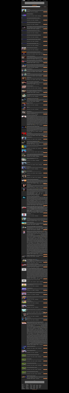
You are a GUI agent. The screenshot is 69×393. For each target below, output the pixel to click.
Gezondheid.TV (36, 220)
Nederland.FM (28, 0)
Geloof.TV (33, 220)
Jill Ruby (22, 386)
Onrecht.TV (33, 109)
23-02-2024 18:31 (28, 160)
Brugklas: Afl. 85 (28, 175)
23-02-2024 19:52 (28, 109)
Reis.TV (36, 148)
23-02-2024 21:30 (28, 62)
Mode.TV (34, 388)
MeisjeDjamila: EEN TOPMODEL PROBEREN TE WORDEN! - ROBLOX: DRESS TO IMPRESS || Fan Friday (36, 206)
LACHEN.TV (34, 5)
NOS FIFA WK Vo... (27, 388)
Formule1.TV (34, 62)
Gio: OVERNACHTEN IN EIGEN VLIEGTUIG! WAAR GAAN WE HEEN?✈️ (33, 179)
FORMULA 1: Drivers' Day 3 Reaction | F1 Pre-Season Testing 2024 (33, 81)
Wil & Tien (22, 387)
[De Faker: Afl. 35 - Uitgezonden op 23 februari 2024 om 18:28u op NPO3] (24, 164)
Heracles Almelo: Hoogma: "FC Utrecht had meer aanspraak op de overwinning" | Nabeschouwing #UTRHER (37, 26)
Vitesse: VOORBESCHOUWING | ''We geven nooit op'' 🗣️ (32, 259)
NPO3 (31, 96)
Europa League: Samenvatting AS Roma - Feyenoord (32, 367)
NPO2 (31, 67)
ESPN (31, 24)
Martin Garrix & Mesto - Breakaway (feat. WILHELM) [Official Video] (33, 196)
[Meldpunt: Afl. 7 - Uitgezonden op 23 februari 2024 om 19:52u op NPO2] (24, 109)
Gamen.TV (34, 224)
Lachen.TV (33, 96)
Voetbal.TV (33, 24)
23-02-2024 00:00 (28, 378)
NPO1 (31, 71)
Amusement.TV (33, 71)
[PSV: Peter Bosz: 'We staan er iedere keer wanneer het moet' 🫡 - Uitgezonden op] (24, 143)
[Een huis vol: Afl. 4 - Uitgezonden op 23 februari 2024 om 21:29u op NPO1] (24, 75)
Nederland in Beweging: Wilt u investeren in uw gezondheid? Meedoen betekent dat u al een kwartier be (37, 292)
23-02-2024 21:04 (28, 79)
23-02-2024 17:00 (28, 212)
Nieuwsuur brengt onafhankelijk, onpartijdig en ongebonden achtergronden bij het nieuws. (35, 64)
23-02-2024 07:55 (28, 316)
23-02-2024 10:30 (28, 290)
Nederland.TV (33, 0)
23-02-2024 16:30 (28, 224)
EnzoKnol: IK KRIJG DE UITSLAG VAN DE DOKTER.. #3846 (32, 115)
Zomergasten (27, 387)
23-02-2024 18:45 (28, 156)
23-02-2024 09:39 (28, 299)
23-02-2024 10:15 (28, 294)
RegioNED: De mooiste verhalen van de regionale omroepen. (32, 158)
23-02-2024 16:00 (28, 229)
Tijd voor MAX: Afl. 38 (29, 184)
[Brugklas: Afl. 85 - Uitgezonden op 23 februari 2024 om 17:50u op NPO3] (24, 177)
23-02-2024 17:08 (28, 187)
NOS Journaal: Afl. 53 (29, 213)
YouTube (31, 62)
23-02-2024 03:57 (28, 348)
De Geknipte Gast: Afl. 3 (29, 77)
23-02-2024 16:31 (28, 220)
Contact (40, 0)
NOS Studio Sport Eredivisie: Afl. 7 (30, 13)
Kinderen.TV (33, 316)
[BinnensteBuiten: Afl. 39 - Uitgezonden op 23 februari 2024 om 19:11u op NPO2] (24, 113)
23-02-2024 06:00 (28, 344)
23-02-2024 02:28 (28, 352)
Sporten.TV (34, 262)
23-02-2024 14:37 (28, 262)
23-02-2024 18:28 (28, 164)
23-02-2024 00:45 (28, 365)
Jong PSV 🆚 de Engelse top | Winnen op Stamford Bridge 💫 (33, 98)
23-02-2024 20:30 (28, 92)
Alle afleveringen (36, 24)
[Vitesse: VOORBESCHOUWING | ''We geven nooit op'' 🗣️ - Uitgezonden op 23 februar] (24, 261)
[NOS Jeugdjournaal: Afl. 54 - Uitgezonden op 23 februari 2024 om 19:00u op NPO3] (24, 139)
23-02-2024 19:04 (28, 135)
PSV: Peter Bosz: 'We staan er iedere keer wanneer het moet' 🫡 (33, 141)
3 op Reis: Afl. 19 (28, 9)
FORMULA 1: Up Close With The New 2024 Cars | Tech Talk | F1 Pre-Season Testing (34, 60)
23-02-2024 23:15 (28, 24)
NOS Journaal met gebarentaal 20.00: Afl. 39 (31, 350)
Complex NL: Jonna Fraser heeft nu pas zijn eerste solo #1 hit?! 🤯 (33, 279)
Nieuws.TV (33, 67)
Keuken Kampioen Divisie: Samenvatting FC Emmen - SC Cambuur (33, 30)
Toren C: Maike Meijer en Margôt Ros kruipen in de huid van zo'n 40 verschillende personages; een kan (36, 94)
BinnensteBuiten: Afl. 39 (29, 111)
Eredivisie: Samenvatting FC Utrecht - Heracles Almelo (32, 47)
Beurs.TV (34, 131)
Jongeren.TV (33, 139)
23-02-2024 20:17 (28, 96)
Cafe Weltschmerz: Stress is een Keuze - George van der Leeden (33, 126)
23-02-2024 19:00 (28, 139)
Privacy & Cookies (44, 0)
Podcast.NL (37, 0)
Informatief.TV (33, 79)
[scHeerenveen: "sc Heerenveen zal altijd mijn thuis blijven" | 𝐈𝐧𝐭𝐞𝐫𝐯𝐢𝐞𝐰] (24, 257)
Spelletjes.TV (33, 290)
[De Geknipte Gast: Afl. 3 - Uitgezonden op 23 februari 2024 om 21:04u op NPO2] (24, 79)
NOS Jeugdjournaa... (23, 388)
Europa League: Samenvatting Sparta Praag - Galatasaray (32, 371)
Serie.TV (36, 177)
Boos (22, 385)
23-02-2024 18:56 (28, 148)
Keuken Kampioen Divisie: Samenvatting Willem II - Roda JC (32, 43)
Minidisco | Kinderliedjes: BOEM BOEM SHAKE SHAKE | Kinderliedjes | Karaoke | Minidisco (35, 268)
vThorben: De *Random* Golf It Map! (30, 222)
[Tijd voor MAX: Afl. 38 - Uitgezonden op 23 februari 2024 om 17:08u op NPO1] (24, 186)
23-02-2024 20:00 (28, 101)
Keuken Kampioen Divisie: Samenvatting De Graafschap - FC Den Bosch (34, 22)
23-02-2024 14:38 (28, 256)
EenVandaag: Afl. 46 (29, 166)
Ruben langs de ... (27, 385)
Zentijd (26, 386)
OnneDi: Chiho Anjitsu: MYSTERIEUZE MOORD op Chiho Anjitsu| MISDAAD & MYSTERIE (34, 226)
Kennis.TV (34, 385)
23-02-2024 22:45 (28, 41)
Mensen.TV (37, 71)
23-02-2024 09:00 (28, 307)
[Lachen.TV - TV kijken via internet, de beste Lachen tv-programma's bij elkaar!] (25, 0)
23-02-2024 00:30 (28, 369)
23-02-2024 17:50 (28, 177)
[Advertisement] (34, 3)
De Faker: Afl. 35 (28, 162)
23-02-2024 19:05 (28, 131)
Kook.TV (34, 386)
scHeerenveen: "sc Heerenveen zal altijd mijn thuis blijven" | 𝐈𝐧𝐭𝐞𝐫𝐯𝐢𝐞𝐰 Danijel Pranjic (35, 255)
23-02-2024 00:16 (28, 373)
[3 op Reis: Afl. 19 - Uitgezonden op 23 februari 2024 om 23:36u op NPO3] (24, 11)
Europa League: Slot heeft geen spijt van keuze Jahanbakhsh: (33, 354)
